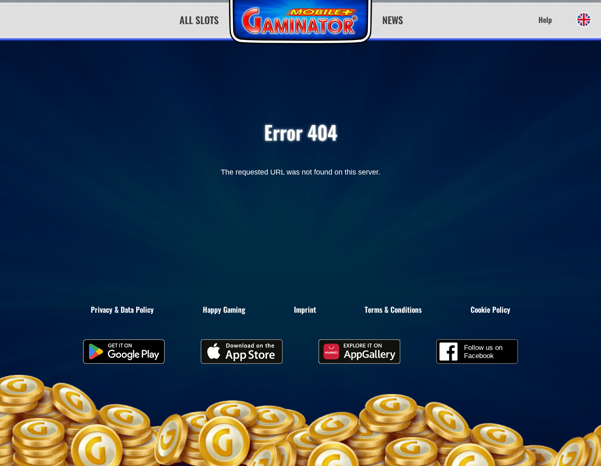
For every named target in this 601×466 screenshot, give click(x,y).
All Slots (199, 20)
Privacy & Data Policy (122, 309)
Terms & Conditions (393, 309)
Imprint (305, 309)
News (392, 20)
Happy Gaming (224, 309)
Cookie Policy (490, 309)
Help (545, 19)
